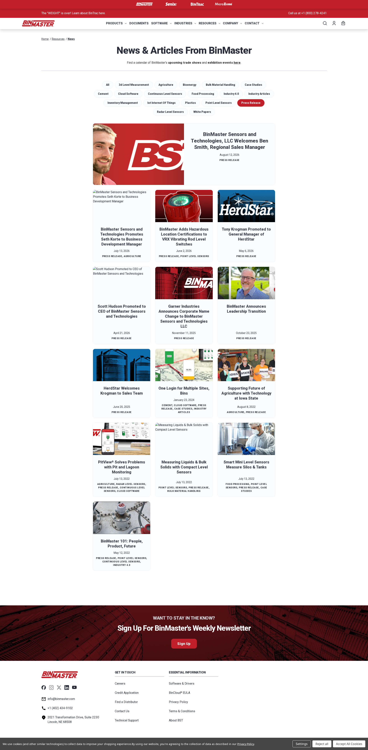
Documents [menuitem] (139, 23)
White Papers (202, 111)
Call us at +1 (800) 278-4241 (307, 13)
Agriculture (166, 84)
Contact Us (122, 711)
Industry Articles (259, 93)
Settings (302, 744)
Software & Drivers (181, 683)
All (107, 84)
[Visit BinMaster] (144, 4)
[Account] (333, 23)
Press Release (250, 102)
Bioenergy (189, 84)
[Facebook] (43, 687)
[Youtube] (74, 687)
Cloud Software (128, 93)
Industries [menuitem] (183, 23)
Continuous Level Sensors (165, 93)
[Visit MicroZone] (224, 4)
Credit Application (127, 693)
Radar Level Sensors (170, 111)
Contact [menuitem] (252, 23)
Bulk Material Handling (220, 84)
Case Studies (253, 84)
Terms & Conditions (182, 711)
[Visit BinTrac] (197, 4)
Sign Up (184, 643)
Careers (120, 683)
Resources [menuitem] (207, 23)
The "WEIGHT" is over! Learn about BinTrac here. (73, 13)
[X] (59, 687)
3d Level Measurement (134, 84)
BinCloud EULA (179, 693)
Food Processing (203, 93)
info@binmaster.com (61, 699)
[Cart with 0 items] (342, 23)
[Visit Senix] (171, 4)
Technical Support (127, 720)
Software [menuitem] (159, 23)
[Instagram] (51, 687)
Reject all (321, 744)
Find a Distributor (126, 702)
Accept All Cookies (349, 744)
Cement (103, 93)
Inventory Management (123, 102)
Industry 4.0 (231, 93)
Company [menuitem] (230, 23)
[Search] (324, 23)
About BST (176, 720)
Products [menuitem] (114, 23)
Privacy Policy (178, 702)
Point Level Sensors (218, 102)
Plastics (190, 102)
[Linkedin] (66, 687)
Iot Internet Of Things (161, 102)
